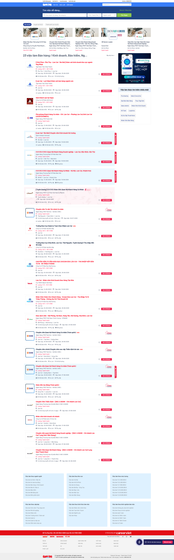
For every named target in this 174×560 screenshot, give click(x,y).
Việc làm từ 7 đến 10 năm (119, 520)
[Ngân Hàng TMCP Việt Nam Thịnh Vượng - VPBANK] (29, 319)
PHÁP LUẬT (45, 548)
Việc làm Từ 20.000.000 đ (119, 492)
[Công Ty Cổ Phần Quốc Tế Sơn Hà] (29, 419)
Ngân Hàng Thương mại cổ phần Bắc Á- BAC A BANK (52, 404)
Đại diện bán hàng (127, 101)
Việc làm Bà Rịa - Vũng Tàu (76, 487)
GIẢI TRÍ (80, 546)
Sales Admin (125, 106)
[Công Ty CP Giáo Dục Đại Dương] (29, 265)
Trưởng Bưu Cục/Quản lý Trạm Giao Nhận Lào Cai (56, 226)
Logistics (132, 110)
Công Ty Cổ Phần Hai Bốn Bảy (45, 228)
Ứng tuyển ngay (106, 74)
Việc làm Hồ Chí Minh (75, 482)
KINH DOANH (63, 540)
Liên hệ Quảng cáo (95, 557)
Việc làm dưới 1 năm (118, 513)
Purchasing (124, 96)
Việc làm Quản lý (30, 518)
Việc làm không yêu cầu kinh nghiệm (122, 508)
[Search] (130, 4)
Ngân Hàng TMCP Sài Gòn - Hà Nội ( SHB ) (48, 211)
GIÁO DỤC (116, 540)
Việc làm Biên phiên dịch (32, 495)
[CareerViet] (123, 532)
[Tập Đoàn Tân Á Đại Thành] (29, 65)
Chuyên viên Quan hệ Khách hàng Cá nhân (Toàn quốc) (57, 332)
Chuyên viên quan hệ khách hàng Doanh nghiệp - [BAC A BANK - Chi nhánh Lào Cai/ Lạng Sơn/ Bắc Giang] (65, 434)
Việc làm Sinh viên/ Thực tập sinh (35, 508)
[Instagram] (126, 536)
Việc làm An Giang (74, 485)
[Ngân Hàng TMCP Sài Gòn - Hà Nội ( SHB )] (29, 212)
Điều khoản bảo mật (106, 557)
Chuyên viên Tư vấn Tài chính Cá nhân (49, 209)
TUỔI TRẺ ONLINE (47, 1)
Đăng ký (122, 10)
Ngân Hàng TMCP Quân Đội (44, 119)
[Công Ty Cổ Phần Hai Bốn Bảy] (29, 229)
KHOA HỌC (98, 543)
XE (61, 546)
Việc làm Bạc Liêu (74, 490)
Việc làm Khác (73, 515)
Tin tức (55, 5)
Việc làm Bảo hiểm (30, 490)
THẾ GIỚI (45, 546)
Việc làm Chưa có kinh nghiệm (121, 510)
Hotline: (125, 557)
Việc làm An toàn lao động (32, 482)
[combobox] (65, 15)
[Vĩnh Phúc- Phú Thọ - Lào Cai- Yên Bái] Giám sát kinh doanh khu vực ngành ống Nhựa (64, 63)
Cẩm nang (70, 5)
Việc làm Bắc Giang (74, 495)
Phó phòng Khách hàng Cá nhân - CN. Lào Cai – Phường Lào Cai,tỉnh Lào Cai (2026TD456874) (64, 115)
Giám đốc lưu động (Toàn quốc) (47, 385)
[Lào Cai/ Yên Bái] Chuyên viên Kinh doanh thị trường (56, 133)
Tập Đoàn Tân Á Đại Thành (44, 67)
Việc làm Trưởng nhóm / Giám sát (34, 515)
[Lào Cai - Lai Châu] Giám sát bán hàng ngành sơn (54, 81)
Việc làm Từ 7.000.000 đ (119, 485)
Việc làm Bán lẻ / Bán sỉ (32, 487)
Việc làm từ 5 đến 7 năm (119, 518)
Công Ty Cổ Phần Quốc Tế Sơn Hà (46, 419)
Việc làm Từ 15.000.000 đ (119, 490)
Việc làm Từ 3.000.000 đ (119, 480)
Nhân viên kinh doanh (139, 106)
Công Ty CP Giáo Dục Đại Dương (45, 266)
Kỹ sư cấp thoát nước (128, 115)
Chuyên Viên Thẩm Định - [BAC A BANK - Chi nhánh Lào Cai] (58, 402)
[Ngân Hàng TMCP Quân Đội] (29, 117)
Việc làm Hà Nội (73, 480)
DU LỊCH (62, 548)
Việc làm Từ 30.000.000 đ (119, 495)
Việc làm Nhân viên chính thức (77, 508)
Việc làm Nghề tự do (74, 513)
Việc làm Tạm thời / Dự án (76, 510)
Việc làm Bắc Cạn (74, 492)
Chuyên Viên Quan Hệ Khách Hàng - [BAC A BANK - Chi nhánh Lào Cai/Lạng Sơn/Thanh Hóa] (64, 451)
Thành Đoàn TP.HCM (126, 555)
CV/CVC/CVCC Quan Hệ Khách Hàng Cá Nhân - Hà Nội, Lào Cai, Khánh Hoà (63, 171)
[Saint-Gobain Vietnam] (29, 136)
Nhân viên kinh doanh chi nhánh (47, 416)
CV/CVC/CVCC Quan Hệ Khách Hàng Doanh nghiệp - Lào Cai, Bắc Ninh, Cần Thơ (65, 152)
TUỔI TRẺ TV (55, 1)
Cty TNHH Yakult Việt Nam (44, 282)
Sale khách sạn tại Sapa (45, 98)
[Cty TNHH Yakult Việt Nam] (29, 283)
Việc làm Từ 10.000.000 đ (119, 487)
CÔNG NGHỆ (63, 543)
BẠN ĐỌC (116, 543)
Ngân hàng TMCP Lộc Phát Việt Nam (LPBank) (50, 193)
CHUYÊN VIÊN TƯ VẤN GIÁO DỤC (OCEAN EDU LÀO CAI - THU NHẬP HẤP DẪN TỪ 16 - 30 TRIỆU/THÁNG (65, 263)
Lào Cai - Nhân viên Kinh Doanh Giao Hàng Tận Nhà (55, 280)
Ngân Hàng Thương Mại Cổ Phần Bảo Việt (48, 154)
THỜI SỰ (45, 543)
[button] (99, 74)
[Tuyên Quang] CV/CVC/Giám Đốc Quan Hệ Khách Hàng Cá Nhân (60, 190)
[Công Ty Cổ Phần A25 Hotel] (29, 101)
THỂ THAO (98, 540)
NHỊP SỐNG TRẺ (82, 540)
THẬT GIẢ (116, 546)
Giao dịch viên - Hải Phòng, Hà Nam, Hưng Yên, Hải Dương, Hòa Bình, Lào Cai (64, 316)
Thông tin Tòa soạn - (115, 555)
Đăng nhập (128, 10)
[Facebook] (122, 536)
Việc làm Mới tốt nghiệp (32, 510)
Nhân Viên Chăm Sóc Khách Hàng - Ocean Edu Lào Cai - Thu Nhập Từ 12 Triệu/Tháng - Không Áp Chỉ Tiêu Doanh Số (62, 298)
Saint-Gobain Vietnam (43, 135)
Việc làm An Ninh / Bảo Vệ (32, 480)
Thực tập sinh (139, 101)
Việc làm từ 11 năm (117, 523)
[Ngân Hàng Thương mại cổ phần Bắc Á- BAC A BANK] (29, 405)
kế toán (123, 110)
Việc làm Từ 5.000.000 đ (119, 482)
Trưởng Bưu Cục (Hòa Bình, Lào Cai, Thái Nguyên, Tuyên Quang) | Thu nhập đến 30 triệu (65, 244)
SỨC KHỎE (98, 546)
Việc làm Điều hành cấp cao (33, 523)
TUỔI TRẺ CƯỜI (72, 1)
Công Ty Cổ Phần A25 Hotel (44, 100)
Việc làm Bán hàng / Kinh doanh (34, 485)
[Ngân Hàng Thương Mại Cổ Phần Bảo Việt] (29, 155)
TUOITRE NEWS (63, 1)
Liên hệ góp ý (115, 557)
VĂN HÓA (80, 543)
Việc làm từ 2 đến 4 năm (119, 515)
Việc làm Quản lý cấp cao (32, 520)
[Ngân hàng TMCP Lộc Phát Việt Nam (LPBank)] (29, 193)
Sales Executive (136, 96)
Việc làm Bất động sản (31, 492)
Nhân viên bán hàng (127, 120)
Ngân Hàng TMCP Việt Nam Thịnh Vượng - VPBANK (51, 318)
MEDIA (44, 540)
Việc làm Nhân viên (30, 513)
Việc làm (62, 5)
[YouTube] (130, 536)
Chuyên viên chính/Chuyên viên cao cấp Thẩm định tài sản (59, 349)
